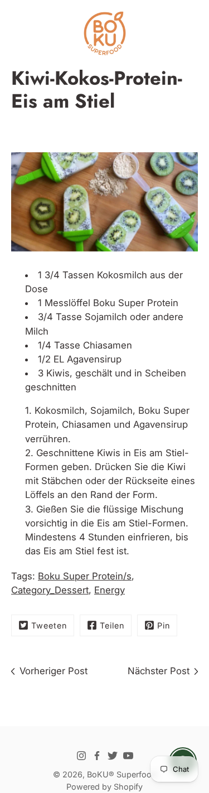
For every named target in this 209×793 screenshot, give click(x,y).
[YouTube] (128, 755)
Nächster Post (158, 670)
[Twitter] (113, 755)
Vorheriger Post (54, 670)
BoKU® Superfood (122, 774)
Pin (163, 625)
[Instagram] (81, 755)
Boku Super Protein (135, 302)
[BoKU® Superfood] (104, 33)
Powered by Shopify (104, 786)
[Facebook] (97, 755)
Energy (109, 590)
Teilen (112, 625)
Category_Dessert (50, 590)
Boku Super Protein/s (85, 576)
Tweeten (49, 625)
